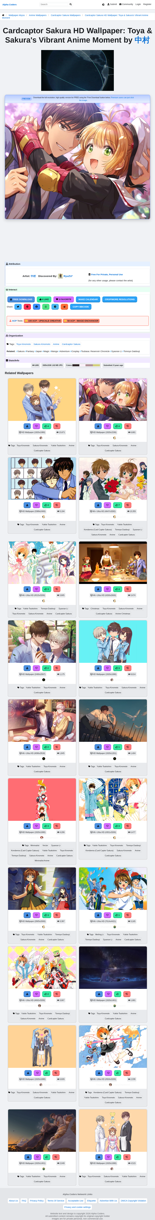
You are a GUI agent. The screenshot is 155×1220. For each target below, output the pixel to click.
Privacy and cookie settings (77, 1207)
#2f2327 (75, 365)
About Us (13, 1201)
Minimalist (35, 845)
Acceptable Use (75, 1201)
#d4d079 (96, 365)
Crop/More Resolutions (120, 299)
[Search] (71, 4)
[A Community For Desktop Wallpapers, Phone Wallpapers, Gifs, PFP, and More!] (3, 15)
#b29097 (89, 365)
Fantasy (30, 351)
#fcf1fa (82, 365)
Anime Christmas (122, 614)
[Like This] (117, 994)
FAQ (24, 1201)
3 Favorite (64, 299)
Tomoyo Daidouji (131, 351)
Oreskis (50, 679)
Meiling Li (99, 934)
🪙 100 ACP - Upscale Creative (43, 321)
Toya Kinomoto (23, 344)
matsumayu (51, 837)
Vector (45, 845)
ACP (14, 321)
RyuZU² (68, 276)
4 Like (45, 299)
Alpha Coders (9, 4)
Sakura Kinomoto (42, 344)
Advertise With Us (108, 1201)
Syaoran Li (116, 351)
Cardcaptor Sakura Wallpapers (66, 15)
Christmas (95, 609)
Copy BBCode (81, 307)
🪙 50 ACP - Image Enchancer (81, 321)
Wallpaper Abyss (17, 15)
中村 (142, 40)
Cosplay (75, 351)
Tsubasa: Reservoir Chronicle (95, 351)
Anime (56, 344)
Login (138, 4)
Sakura (20, 351)
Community (127, 4)
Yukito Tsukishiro (58, 446)
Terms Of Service (55, 1201)
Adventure (64, 351)
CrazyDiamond (50, 1005)
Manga (54, 351)
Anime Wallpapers (38, 15)
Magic (46, 351)
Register (147, 4)
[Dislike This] (57, 668)
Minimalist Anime (42, 861)
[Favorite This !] (36, 668)
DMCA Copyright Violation (133, 1201)
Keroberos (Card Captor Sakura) (98, 530)
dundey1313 (50, 437)
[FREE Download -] (27, 668)
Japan (38, 351)
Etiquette (91, 1201)
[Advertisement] (77, 240)
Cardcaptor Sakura (71, 344)
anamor (121, 926)
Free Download (22, 299)
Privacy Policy (37, 1201)
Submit (113, 4)
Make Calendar (88, 299)
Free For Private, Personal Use (107, 274)
